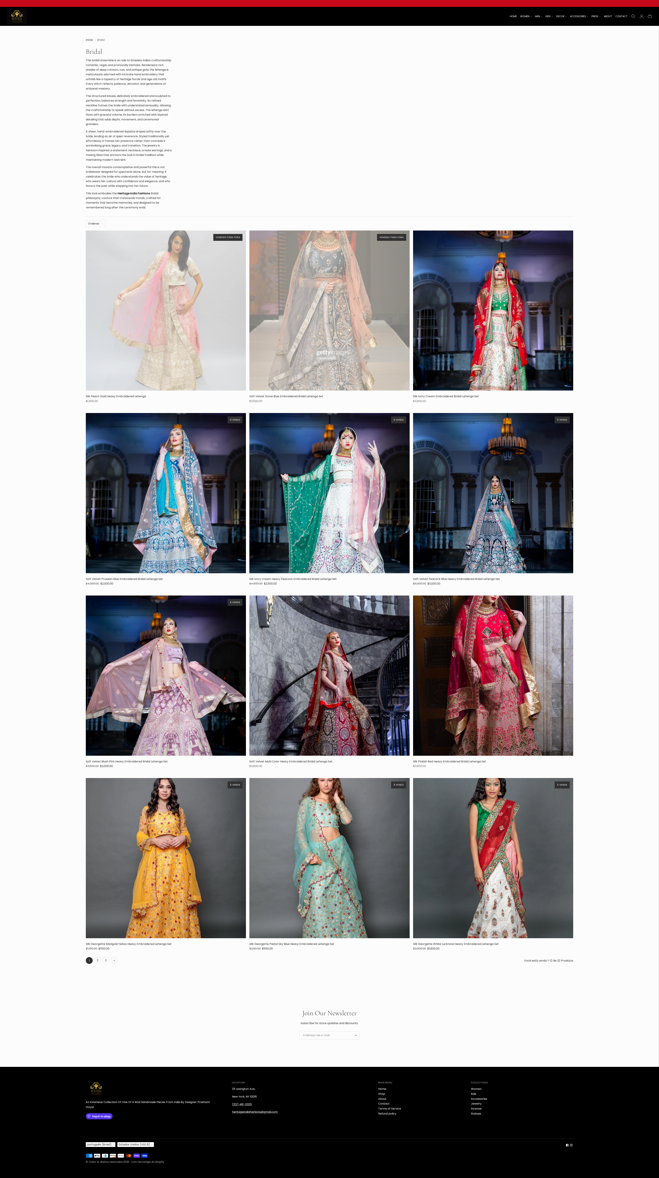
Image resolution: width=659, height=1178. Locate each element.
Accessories (479, 1099)
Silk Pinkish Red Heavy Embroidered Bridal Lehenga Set (449, 761)
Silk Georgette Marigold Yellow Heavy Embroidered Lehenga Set (129, 944)
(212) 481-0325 (242, 1104)
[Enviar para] (355, 1035)
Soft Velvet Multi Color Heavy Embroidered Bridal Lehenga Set (290, 761)
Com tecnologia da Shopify (147, 1162)
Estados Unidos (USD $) (134, 1144)
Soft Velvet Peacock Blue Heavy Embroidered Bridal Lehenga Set (456, 579)
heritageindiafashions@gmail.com (255, 1112)
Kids (473, 1094)
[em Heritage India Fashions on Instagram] (571, 1145)
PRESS (595, 16)
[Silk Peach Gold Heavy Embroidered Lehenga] (166, 311)
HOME (513, 16)
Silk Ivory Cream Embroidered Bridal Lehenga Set (446, 396)
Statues (476, 1114)
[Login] (641, 16)
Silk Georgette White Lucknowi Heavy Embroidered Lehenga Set (456, 944)
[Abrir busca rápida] (633, 16)
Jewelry (476, 1104)
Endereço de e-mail (315, 1031)
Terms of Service (389, 1109)
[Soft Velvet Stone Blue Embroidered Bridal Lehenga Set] (329, 311)
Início (89, 40)
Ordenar (94, 224)
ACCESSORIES (578, 16)
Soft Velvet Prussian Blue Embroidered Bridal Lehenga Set (124, 579)
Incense (476, 1109)
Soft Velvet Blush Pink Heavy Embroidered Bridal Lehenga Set (127, 761)
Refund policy (387, 1114)
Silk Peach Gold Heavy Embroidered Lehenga (116, 396)
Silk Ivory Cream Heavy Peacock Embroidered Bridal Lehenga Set (293, 579)
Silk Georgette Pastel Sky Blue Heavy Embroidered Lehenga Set (291, 944)
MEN (537, 16)
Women (476, 1089)
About (382, 1099)
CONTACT (621, 16)
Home (382, 1089)
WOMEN (524, 16)
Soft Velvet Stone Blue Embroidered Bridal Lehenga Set (286, 396)
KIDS (548, 16)
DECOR (560, 16)
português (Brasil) (99, 1144)
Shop (381, 1094)
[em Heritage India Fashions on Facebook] (567, 1145)
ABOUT (608, 16)
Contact (384, 1104)
